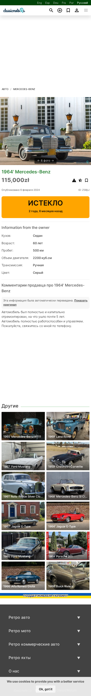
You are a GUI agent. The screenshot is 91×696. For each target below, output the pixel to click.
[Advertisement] (45, 53)
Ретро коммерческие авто (34, 644)
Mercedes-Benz (24, 89)
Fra (64, 2)
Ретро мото (20, 630)
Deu (55, 2)
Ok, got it (45, 689)
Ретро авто (19, 617)
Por (71, 2)
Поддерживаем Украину (45, 595)
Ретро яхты (20, 657)
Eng (39, 2)
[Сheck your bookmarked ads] (68, 10)
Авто (5, 89)
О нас (14, 671)
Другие (10, 406)
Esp (47, 2)
